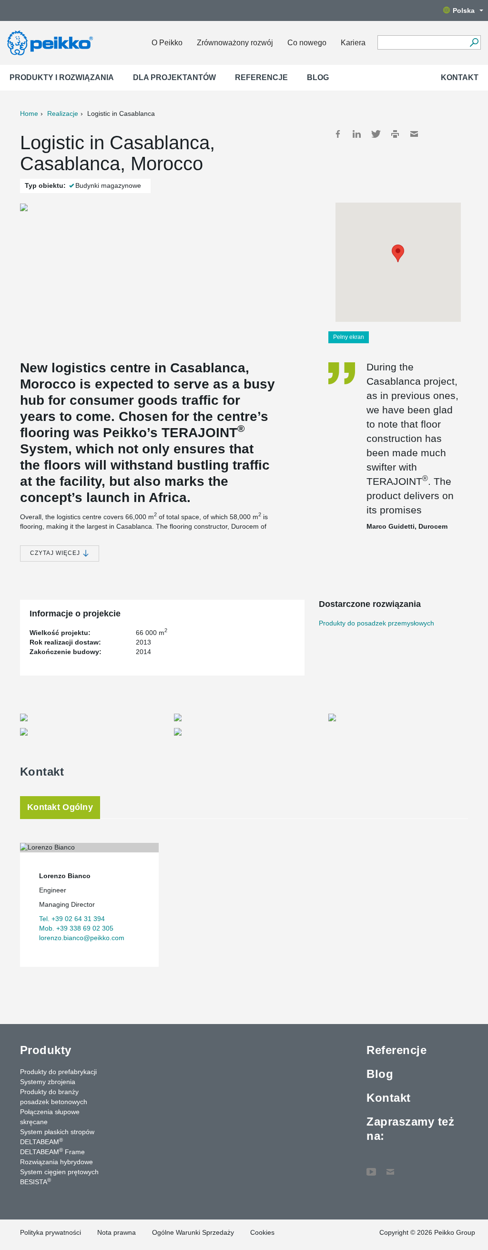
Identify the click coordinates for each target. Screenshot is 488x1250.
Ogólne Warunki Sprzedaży (193, 1232)
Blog (318, 77)
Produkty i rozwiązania (62, 77)
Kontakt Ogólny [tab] (60, 807)
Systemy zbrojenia (47, 1082)
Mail (414, 134)
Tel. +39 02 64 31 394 (72, 918)
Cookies (262, 1232)
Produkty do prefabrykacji (58, 1072)
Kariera (353, 43)
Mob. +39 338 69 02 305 (76, 928)
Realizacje (62, 113)
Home (29, 113)
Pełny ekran (348, 337)
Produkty (45, 1050)
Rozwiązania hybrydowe (56, 1162)
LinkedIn (357, 134)
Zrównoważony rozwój (235, 43)
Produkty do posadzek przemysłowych (376, 623)
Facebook (338, 134)
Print (395, 134)
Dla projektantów (174, 77)
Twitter (376, 134)
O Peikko (167, 43)
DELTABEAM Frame (52, 1151)
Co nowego (306, 43)
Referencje (261, 77)
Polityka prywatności (50, 1232)
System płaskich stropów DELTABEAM (57, 1137)
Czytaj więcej (56, 553)
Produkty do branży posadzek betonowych (53, 1097)
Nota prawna (116, 1232)
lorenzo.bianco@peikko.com (81, 938)
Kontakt (459, 77)
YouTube (371, 1167)
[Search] (474, 42)
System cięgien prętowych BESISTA (59, 1177)
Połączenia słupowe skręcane (50, 1117)
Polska (464, 10)
